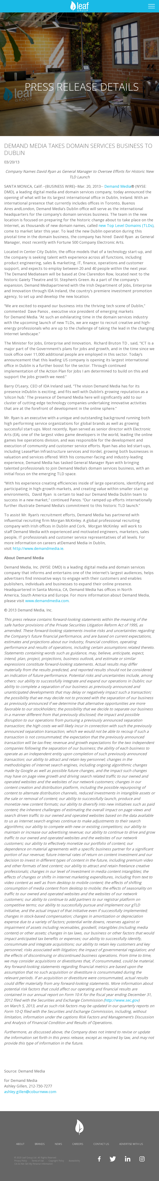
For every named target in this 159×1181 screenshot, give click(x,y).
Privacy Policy (20, 1160)
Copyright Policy (56, 1160)
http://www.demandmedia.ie (38, 548)
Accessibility (74, 1160)
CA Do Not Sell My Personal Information (33, 1163)
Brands (40, 1144)
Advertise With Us (131, 1144)
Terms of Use (38, 1160)
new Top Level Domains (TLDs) (126, 225)
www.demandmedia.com (47, 600)
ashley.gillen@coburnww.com (30, 1091)
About (20, 1144)
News (58, 1144)
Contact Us (101, 1144)
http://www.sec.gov (121, 1000)
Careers (77, 1144)
